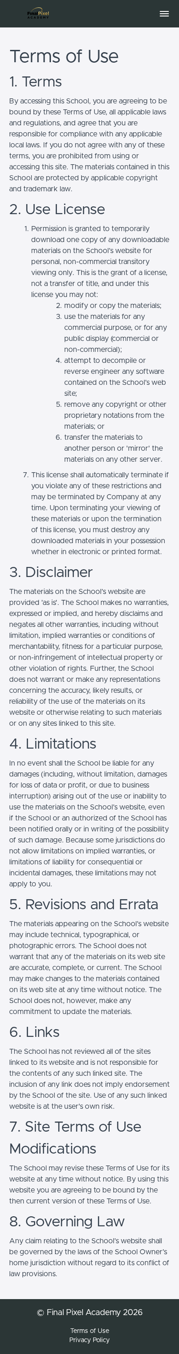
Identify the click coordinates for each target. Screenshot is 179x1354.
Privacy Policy (89, 1340)
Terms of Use (89, 1331)
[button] (164, 13)
